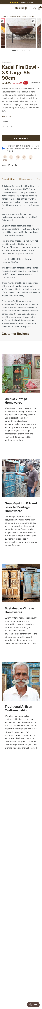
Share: (4, 165)
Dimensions (25, 179)
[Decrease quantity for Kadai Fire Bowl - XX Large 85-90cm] (4, 126)
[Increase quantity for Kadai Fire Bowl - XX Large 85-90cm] (11, 126)
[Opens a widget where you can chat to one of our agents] (33, 1005)
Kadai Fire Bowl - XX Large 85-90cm (22, 16)
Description (8, 179)
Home (4, 16)
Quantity (5, 121)
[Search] (35, 8)
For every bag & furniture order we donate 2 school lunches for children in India (23, 148)
